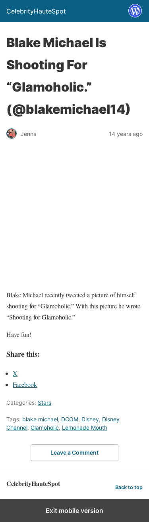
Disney (90, 419)
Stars (44, 402)
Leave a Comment (74, 452)
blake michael (40, 419)
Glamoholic (45, 427)
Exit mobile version (74, 510)
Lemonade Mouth (84, 427)
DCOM (69, 419)
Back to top (129, 487)
